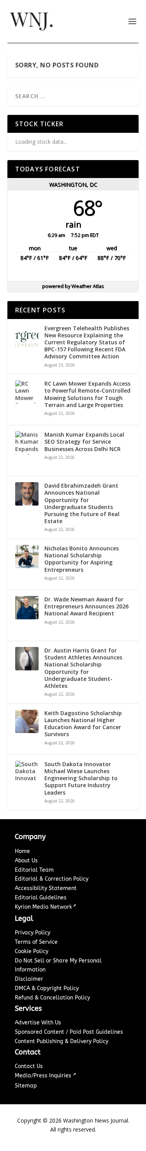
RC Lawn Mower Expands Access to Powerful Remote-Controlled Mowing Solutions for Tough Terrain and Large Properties (87, 394)
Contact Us (29, 1066)
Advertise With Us (38, 1022)
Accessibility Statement (46, 888)
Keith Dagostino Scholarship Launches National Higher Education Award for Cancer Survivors (83, 724)
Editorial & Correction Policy (51, 879)
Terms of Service (36, 942)
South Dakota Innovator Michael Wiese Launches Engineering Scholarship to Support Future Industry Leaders (81, 778)
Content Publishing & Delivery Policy (61, 1041)
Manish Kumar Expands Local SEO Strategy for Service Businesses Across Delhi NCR (84, 441)
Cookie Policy (31, 951)
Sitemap (26, 1085)
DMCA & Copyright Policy (47, 988)
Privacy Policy (32, 932)
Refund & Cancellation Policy (52, 997)
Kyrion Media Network (43, 907)
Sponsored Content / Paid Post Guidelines (69, 1032)
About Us (26, 860)
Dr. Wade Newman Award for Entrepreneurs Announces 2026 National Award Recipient (86, 606)
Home (22, 851)
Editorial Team (34, 870)
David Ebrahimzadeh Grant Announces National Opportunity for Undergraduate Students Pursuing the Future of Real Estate (82, 503)
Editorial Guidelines (41, 897)
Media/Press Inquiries (44, 1075)
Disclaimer (29, 979)
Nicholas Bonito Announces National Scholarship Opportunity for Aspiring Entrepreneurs (81, 559)
